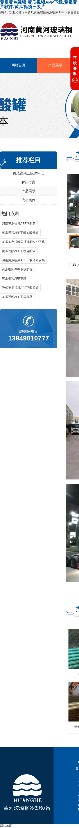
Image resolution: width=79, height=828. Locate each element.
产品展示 (55, 65)
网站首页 (18, 65)
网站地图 (6, 826)
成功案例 (29, 200)
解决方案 (29, 182)
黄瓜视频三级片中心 (28, 173)
